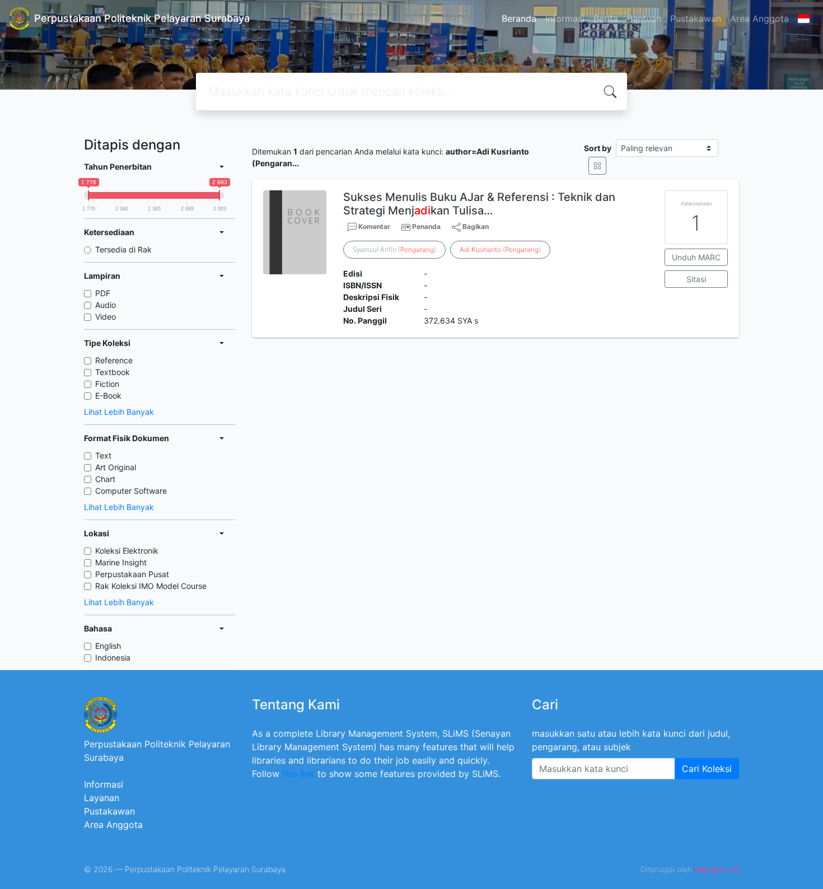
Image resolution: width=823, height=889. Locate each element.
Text (103, 455)
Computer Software (131, 490)
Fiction (107, 384)
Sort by (597, 148)
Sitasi (696, 279)
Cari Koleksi (707, 768)
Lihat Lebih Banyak (119, 412)
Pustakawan (695, 18)
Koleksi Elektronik (126, 550)
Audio (105, 305)
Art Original (115, 467)
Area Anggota (759, 18)
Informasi (564, 18)
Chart (105, 479)
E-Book (108, 395)
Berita (605, 18)
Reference (114, 360)
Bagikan (475, 226)
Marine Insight (121, 562)
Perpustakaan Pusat (132, 574)
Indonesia (112, 657)
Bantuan (644, 18)
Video (105, 316)
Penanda (426, 226)
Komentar (373, 226)
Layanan (101, 797)
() (500, 249)
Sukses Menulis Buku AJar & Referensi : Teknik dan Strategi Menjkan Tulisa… (479, 203)
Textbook (112, 372)
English (108, 646)
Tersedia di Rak (123, 249)
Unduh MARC (696, 257)
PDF (102, 293)
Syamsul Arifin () (394, 249)
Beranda (519, 18)
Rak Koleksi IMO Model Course (151, 586)
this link (298, 773)
